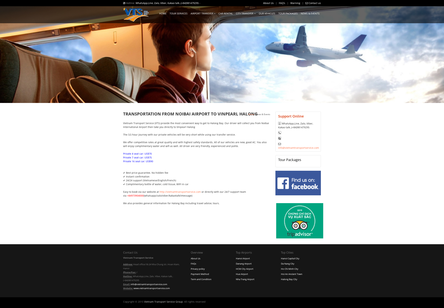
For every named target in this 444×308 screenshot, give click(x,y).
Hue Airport (242, 274)
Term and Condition (201, 279)
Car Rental (226, 13)
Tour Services (178, 13)
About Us (268, 3)
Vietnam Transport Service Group (163, 301)
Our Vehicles (267, 13)
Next (431, 55)
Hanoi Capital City (290, 258)
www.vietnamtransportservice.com (152, 288)
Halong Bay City (289, 279)
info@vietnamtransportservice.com (298, 147)
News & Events (310, 13)
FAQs (193, 263)
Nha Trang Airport (245, 279)
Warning (295, 3)
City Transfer (245, 13)
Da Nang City (287, 263)
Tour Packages (288, 13)
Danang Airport (244, 263)
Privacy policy (198, 268)
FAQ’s (282, 3)
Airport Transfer (202, 13)
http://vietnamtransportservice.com (180, 191)
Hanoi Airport (243, 258)
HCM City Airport (244, 268)
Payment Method (200, 274)
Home (162, 13)
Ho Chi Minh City (289, 268)
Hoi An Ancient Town (291, 274)
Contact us (314, 3)
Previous (12, 55)
